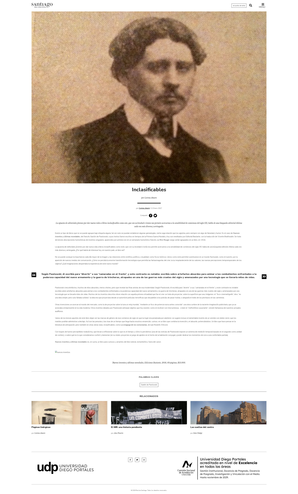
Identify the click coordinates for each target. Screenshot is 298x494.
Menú (262, 7)
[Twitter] (137, 460)
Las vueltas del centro (202, 427)
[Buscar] (250, 5)
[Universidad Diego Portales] (66, 468)
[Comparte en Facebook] (150, 215)
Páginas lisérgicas (41, 427)
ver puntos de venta (239, 6)
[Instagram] (144, 460)
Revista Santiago (42, 5)
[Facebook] (130, 460)
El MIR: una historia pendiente (126, 427)
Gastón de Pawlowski (149, 385)
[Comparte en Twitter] (155, 215)
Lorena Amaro (144, 208)
